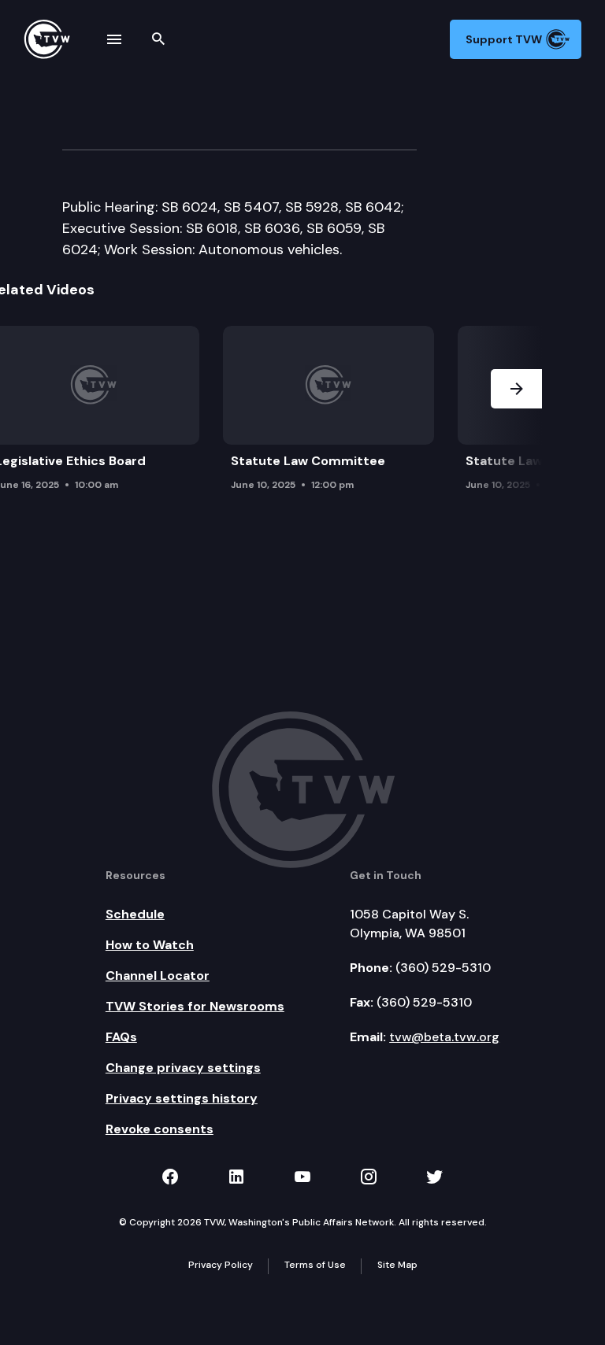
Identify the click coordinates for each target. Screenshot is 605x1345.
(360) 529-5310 (443, 967)
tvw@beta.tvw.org (444, 1037)
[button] (516, 430)
